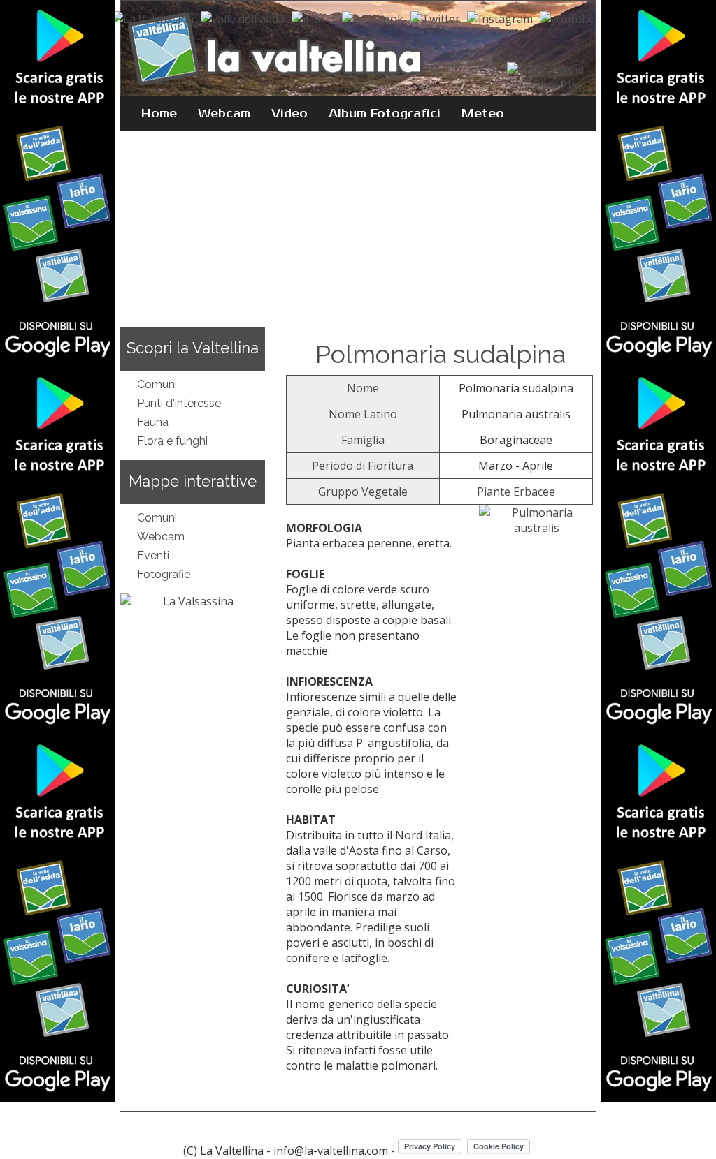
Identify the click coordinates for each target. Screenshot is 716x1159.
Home (159, 114)
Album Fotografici (385, 114)
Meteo (482, 114)
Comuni (157, 384)
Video (289, 114)
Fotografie (163, 574)
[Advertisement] (358, 229)
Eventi (153, 555)
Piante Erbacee (516, 491)
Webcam (224, 114)
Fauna (153, 422)
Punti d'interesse (179, 403)
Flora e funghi (172, 441)
